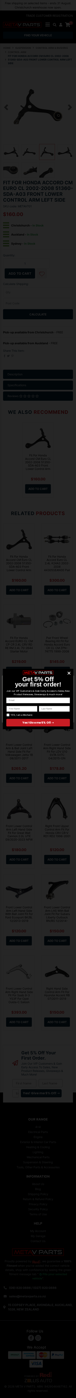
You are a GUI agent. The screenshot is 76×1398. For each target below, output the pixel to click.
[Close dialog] (69, 673)
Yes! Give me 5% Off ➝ (38, 723)
